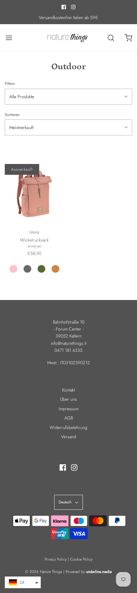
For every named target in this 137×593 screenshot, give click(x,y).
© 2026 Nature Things (43, 572)
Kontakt (68, 390)
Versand (68, 436)
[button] (23, 582)
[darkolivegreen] (41, 269)
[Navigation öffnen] (9, 37)
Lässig (34, 232)
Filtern (10, 83)
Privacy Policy (56, 559)
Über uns (68, 399)
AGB (68, 418)
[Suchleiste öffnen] (110, 37)
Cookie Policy (81, 559)
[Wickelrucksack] (34, 193)
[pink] (13, 269)
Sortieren (12, 115)
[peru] (55, 269)
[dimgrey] (27, 269)
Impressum (68, 409)
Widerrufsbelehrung (68, 427)
